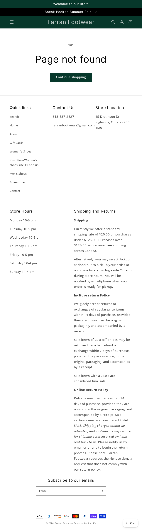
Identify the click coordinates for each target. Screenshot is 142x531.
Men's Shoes (18, 173)
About (14, 134)
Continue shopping (71, 77)
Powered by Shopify (85, 523)
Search (14, 116)
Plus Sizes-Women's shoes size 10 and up (24, 162)
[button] (11, 22)
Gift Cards (16, 143)
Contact (15, 191)
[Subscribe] (101, 491)
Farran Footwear (64, 523)
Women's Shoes (20, 151)
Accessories (18, 182)
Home (14, 125)
